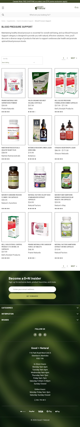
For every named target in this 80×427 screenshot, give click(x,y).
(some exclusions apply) (58, 1)
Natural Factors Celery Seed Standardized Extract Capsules (39, 197)
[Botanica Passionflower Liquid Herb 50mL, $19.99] (40, 130)
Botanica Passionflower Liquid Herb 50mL (40, 149)
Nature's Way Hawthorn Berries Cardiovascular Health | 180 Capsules (64, 197)
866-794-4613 (41, 400)
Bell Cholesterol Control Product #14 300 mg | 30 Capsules (12, 247)
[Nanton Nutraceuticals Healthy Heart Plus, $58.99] (13, 130)
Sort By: (5, 58)
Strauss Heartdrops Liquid (65, 148)
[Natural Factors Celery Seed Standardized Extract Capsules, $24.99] (40, 177)
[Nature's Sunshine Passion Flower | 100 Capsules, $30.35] (13, 177)
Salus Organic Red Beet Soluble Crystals (37, 102)
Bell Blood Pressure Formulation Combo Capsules (66, 102)
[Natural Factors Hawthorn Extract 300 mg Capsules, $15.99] (66, 227)
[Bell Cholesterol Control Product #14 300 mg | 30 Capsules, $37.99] (13, 227)
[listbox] (19, 63)
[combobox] (40, 14)
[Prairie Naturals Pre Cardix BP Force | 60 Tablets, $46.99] (40, 227)
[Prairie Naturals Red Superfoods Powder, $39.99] (13, 83)
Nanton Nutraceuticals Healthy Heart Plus (11, 149)
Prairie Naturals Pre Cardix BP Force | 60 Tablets (39, 246)
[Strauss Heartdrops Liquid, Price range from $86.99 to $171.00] (66, 130)
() (77, 7)
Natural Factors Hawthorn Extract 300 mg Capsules (65, 246)
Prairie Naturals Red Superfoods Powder (9, 102)
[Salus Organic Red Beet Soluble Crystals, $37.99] (40, 83)
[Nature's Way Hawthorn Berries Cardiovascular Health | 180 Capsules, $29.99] (66, 177)
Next (73, 58)
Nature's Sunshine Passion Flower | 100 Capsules (12, 196)
